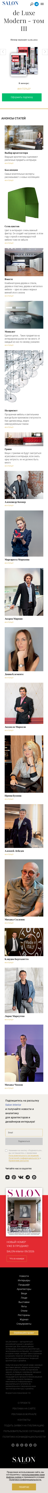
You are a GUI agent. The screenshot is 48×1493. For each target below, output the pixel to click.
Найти (31, 4)
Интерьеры (24, 1280)
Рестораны (24, 1315)
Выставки (24, 1302)
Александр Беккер (15, 501)
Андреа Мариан (14, 618)
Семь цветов (12, 226)
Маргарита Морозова (17, 559)
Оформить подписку (22, 97)
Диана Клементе (14, 674)
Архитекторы (24, 1289)
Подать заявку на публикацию (24, 1425)
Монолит (10, 331)
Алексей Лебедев (14, 850)
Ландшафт (24, 1284)
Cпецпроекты (24, 1323)
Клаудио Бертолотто (17, 959)
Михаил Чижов (14, 1084)
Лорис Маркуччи (15, 1016)
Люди (24, 1297)
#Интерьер (24, 88)
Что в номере (16, 1258)
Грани (8, 449)
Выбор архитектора (16, 152)
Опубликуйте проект (24, 1333)
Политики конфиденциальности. (25, 1479)
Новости (24, 1276)
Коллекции (11, 169)
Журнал (24, 1319)
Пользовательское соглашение (24, 1431)
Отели (24, 1310)
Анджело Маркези (15, 726)
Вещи (24, 1293)
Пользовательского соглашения (24, 1155)
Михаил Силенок (15, 919)
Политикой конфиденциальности (24, 1158)
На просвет (11, 410)
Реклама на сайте (24, 1408)
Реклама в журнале (24, 1414)
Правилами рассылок (19, 1161)
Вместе (9, 279)
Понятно (24, 1487)
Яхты (24, 1306)
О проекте (24, 1403)
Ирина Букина (13, 795)
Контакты (24, 1419)
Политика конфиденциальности (24, 1436)
